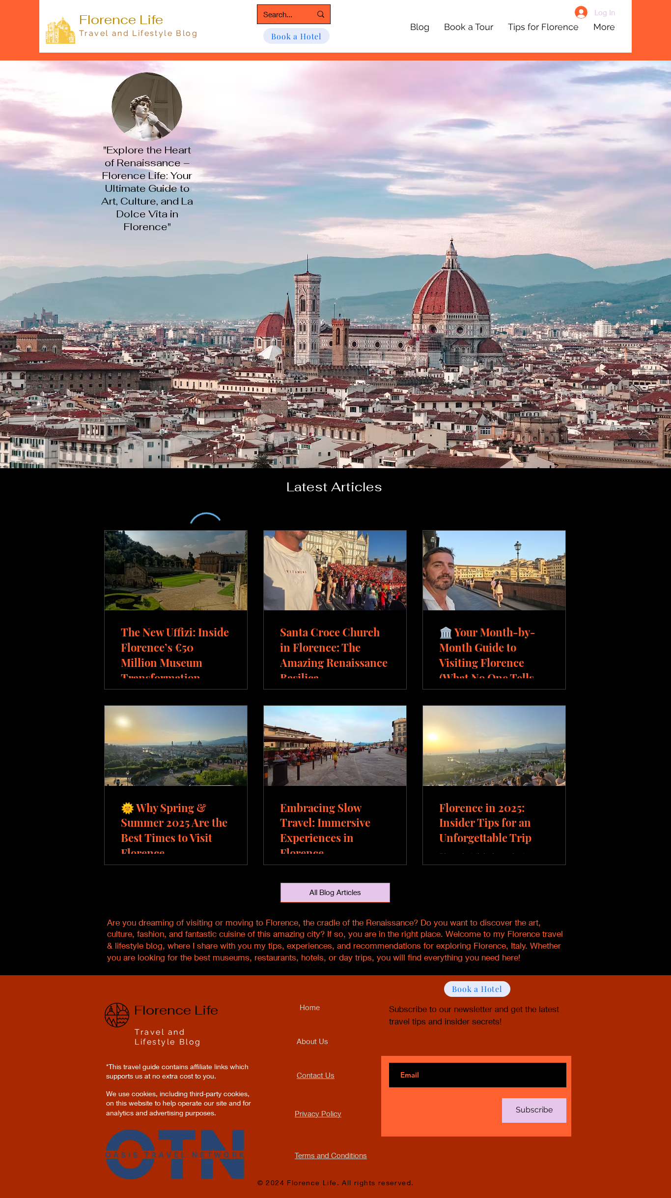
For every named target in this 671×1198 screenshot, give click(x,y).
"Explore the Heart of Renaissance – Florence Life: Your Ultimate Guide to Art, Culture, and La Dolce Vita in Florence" (147, 188)
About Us (312, 1041)
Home (310, 1007)
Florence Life (121, 19)
